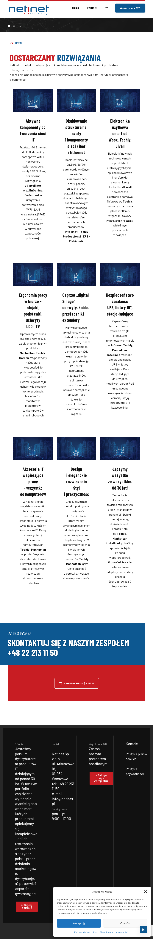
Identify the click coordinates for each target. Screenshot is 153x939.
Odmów (125, 923)
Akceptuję (79, 923)
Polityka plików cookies (86, 932)
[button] (145, 892)
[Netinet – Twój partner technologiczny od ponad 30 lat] (28, 10)
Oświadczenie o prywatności (113, 932)
